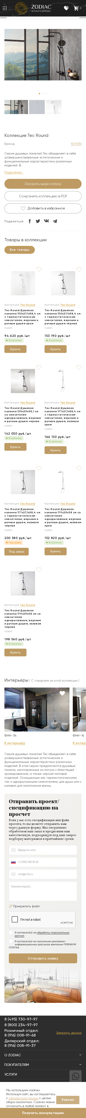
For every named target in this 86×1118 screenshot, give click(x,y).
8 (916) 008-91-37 (20, 1045)
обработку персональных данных (42, 934)
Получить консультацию (43, 1113)
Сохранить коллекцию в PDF (43, 196)
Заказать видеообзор (43, 184)
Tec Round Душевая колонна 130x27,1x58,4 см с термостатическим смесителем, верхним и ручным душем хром (22, 317)
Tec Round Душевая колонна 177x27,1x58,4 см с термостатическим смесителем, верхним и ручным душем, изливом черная (22, 517)
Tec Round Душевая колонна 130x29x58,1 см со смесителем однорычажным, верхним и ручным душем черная (22, 415)
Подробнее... (13, 172)
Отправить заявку (43, 958)
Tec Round (27, 304)
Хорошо (68, 1100)
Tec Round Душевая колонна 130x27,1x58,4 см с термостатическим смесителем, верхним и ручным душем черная (62, 317)
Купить (15, 349)
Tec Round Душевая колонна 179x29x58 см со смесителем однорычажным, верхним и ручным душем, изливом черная (22, 618)
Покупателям (16, 1065)
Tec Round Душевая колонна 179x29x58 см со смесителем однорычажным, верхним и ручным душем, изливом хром (63, 517)
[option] (16, 111)
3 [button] (46, 93)
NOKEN (76, 143)
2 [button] (43, 93)
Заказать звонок (69, 1033)
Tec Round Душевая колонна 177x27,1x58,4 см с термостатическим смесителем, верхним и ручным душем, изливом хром (62, 416)
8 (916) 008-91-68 (20, 1035)
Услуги (10, 1074)
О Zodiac (12, 1055)
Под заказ (16, 551)
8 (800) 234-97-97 (21, 1024)
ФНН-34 (10, 735)
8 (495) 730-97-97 (20, 1019)
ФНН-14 (78, 735)
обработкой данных (23, 1098)
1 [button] (39, 93)
